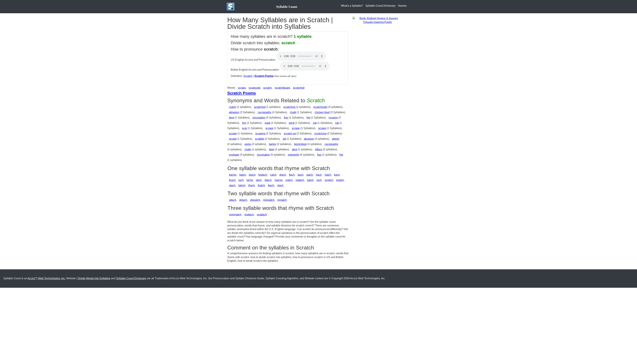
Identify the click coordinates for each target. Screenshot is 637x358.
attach (232, 200)
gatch (309, 174)
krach (232, 180)
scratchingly (320, 107)
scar (244, 128)
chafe (293, 112)
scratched (298, 87)
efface (318, 149)
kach (337, 174)
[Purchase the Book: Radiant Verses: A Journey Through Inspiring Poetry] (377, 20)
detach (243, 200)
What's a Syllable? (352, 5)
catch (273, 174)
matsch (300, 180)
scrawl (233, 138)
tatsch (241, 185)
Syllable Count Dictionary (380, 5)
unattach (262, 214)
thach (251, 185)
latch (259, 180)
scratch (267, 87)
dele (271, 149)
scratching (289, 107)
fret (308, 117)
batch (242, 174)
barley (272, 144)
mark (267, 122)
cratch (232, 107)
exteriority (293, 154)
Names (402, 5)
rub (315, 122)
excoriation (258, 117)
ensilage (234, 154)
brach (252, 174)
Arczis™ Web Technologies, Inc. (47, 278)
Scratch (247, 76)
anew (248, 144)
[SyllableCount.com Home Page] (231, 7)
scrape (269, 128)
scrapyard (254, 87)
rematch (282, 200)
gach (300, 174)
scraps (242, 87)
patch (310, 180)
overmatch (235, 214)
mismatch (268, 200)
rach (319, 180)
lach (241, 180)
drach (282, 174)
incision (333, 117)
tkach (271, 185)
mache (279, 180)
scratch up (290, 133)
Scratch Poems (264, 76)
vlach (280, 185)
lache (250, 180)
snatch (340, 180)
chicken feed (322, 112)
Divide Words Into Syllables (94, 278)
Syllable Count (286, 6)
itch (244, 122)
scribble (259, 138)
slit (284, 138)
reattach (249, 214)
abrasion (234, 112)
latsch (268, 180)
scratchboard (282, 87)
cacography (264, 112)
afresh (335, 138)
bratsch (262, 174)
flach (292, 174)
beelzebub (300, 144)
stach (232, 185)
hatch (328, 174)
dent (231, 117)
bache (232, 174)
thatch (261, 185)
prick (291, 122)
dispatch (255, 200)
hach (319, 174)
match (289, 180)
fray (286, 117)
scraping (260, 133)
